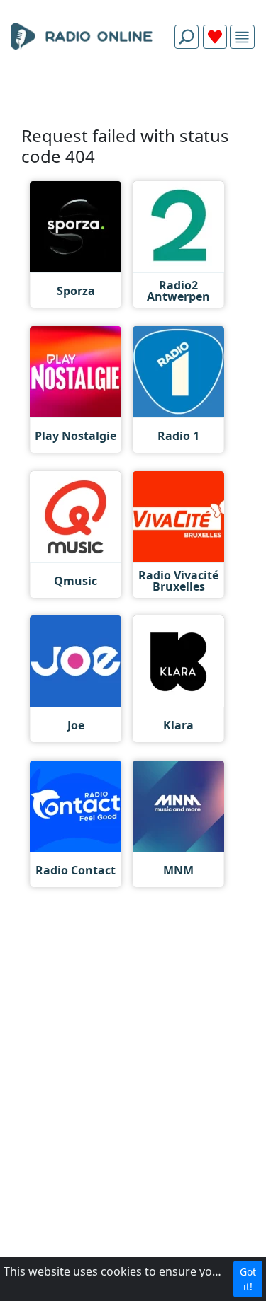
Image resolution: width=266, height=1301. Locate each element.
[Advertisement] (133, 93)
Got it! (248, 1279)
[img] (242, 37)
